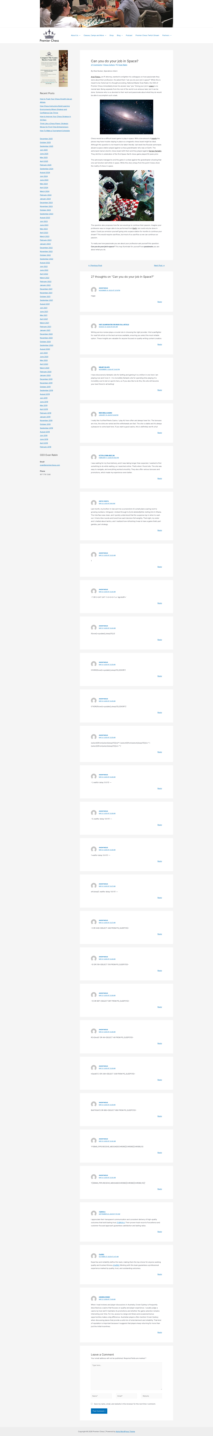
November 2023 (46, 206)
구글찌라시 (102, 1212)
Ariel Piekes (95, 77)
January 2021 (45, 330)
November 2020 (46, 338)
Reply (160, 302)
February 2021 (45, 327)
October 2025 (45, 142)
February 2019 (45, 413)
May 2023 (44, 229)
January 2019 (45, 417)
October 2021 (45, 296)
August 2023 (45, 218)
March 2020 (44, 368)
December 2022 (46, 248)
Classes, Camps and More (94, 35)
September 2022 (46, 259)
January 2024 (45, 199)
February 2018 (45, 447)
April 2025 (44, 161)
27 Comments (96, 65)
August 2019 (45, 394)
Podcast (129, 35)
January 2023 (45, 244)
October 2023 (45, 210)
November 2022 (46, 251)
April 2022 (44, 274)
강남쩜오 (101, 1254)
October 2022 (45, 255)
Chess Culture (109, 65)
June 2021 (44, 312)
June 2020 (44, 357)
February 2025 (45, 165)
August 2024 (45, 172)
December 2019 (46, 379)
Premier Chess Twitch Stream (147, 35)
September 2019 (46, 390)
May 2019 (43, 405)
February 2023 (45, 240)
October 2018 (45, 424)
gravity (154, 138)
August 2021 (45, 304)
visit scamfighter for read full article (114, 324)
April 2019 (44, 409)
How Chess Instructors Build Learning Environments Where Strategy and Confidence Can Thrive (55, 109)
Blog (118, 35)
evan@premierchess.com (50, 465)
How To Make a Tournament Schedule (55, 131)
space (151, 86)
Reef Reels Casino (105, 413)
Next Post (159, 265)
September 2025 (46, 146)
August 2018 (45, 432)
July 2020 (44, 353)
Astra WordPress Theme (125, 1431)
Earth (135, 228)
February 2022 (45, 281)
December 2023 (46, 203)
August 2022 (45, 263)
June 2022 (44, 270)
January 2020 (45, 375)
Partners (165, 35)
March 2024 (44, 191)
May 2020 (44, 360)
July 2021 (43, 308)
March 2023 (44, 236)
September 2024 (46, 169)
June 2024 (44, 180)
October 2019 (45, 387)
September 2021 (46, 300)
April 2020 (44, 364)
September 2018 (46, 428)
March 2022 (44, 278)
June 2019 (44, 402)
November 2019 (46, 383)
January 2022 (45, 285)
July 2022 (44, 266)
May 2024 (44, 184)
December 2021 (46, 289)
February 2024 (45, 195)
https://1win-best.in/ (107, 455)
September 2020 (46, 345)
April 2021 (44, 319)
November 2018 (46, 420)
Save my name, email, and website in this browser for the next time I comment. (125, 1404)
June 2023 (44, 225)
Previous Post (95, 265)
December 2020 (46, 334)
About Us (74, 35)
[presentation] (79, 35)
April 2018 (44, 443)
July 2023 (44, 221)
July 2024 (44, 176)
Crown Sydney (104, 1297)
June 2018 (44, 439)
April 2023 (44, 233)
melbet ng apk (104, 367)
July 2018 (43, 435)
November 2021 (46, 293)
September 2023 (46, 214)
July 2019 (43, 398)
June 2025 (44, 154)
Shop (111, 35)
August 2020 (45, 349)
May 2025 (44, 157)
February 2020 (45, 372)
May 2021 (43, 315)
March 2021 (44, 323)
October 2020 (45, 342)
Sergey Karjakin (155, 151)
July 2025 (44, 150)
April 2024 (44, 187)
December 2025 (46, 139)
